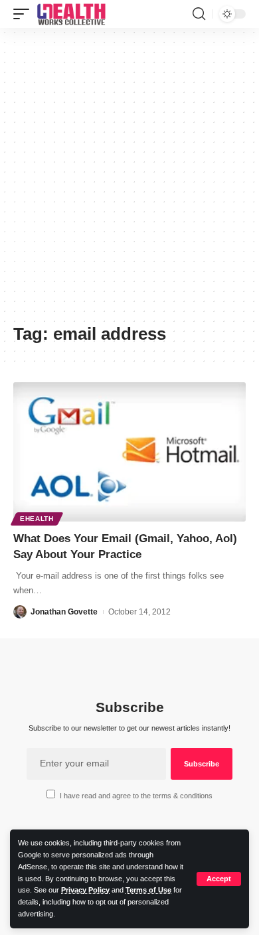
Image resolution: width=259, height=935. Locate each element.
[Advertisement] (129, 180)
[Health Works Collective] (71, 14)
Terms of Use (148, 890)
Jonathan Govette (64, 611)
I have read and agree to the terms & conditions (136, 796)
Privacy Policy (85, 890)
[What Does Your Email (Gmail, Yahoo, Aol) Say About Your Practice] (129, 452)
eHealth (37, 518)
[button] (219, 879)
